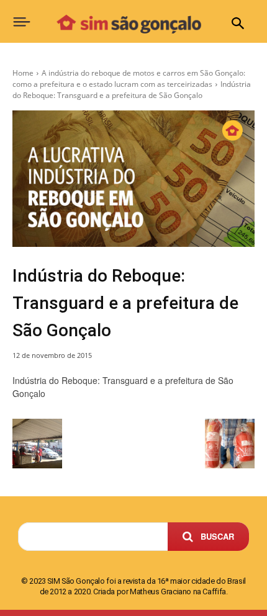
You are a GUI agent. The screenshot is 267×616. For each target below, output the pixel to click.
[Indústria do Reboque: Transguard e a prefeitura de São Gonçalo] (133, 178)
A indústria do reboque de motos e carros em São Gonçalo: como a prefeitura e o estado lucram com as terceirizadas (128, 78)
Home (23, 73)
